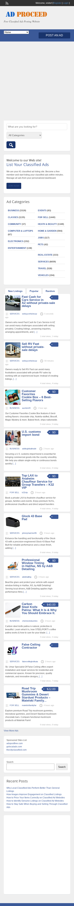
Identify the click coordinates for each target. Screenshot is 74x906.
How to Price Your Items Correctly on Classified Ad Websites (35, 797)
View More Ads (11, 730)
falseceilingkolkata (30, 661)
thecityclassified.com (16, 750)
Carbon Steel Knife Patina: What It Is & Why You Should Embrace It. (39, 608)
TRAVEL (42, 268)
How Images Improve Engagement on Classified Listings (34, 794)
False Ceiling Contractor (31, 646)
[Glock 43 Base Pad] (12, 529)
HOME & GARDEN (47, 231)
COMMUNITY (14, 224)
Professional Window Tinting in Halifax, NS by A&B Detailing (37, 564)
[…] (35, 332)
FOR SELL (43, 217)
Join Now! (13, 186)
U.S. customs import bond (31, 433)
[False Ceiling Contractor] (12, 657)
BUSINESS (13, 210)
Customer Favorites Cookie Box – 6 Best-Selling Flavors (37, 395)
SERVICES (43, 261)
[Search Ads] (10, 144)
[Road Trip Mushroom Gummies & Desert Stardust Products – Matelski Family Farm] (12, 701)
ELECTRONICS (15, 241)
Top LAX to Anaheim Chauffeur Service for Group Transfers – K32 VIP (38, 481)
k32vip (25, 492)
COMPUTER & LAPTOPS (20, 231)
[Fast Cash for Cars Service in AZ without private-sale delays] (12, 310)
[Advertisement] (37, 81)
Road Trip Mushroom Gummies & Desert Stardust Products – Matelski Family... (36, 694)
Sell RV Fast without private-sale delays (33, 347)
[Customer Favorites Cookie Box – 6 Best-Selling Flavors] (12, 404)
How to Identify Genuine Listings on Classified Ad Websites (35, 801)
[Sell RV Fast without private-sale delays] (12, 357)
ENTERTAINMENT (17, 248)
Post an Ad (54, 35)
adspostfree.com (14, 743)
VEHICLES (43, 275)
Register (57, 3)
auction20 (26, 408)
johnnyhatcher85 (29, 533)
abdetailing (26, 577)
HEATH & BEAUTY (47, 224)
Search (9, 762)
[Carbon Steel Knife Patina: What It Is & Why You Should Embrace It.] (12, 617)
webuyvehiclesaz (29, 314)
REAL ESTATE (45, 255)
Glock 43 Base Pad (32, 517)
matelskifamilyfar (29, 705)
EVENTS (42, 210)
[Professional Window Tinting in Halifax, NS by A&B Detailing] (12, 573)
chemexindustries (30, 621)
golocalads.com (14, 746)
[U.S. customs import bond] (12, 444)
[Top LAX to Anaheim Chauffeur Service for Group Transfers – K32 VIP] (12, 488)
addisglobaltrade (29, 449)
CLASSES (13, 217)
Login (66, 3)
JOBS (41, 237)
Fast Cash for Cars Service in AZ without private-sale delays (38, 301)
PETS (40, 244)
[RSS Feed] (6, 2)
